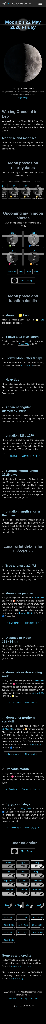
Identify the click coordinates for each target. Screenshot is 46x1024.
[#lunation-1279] (3, 435)
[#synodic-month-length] (3, 470)
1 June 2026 (25, 613)
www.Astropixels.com (21, 966)
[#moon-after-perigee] (3, 593)
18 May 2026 (8, 729)
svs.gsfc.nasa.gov (17, 978)
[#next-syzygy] (3, 804)
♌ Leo (40, 320)
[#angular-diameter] (3, 407)
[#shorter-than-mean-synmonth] (3, 511)
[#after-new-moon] (3, 336)
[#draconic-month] (3, 769)
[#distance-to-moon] (3, 637)
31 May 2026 (27, 366)
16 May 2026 (23, 344)
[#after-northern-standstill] (3, 717)
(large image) (23, 97)
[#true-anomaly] (3, 565)
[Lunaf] (17, 3)
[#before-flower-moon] (3, 358)
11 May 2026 (38, 681)
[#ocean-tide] (3, 379)
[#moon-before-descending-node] (3, 672)
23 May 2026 (38, 693)
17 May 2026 (38, 598)
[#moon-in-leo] (3, 315)
